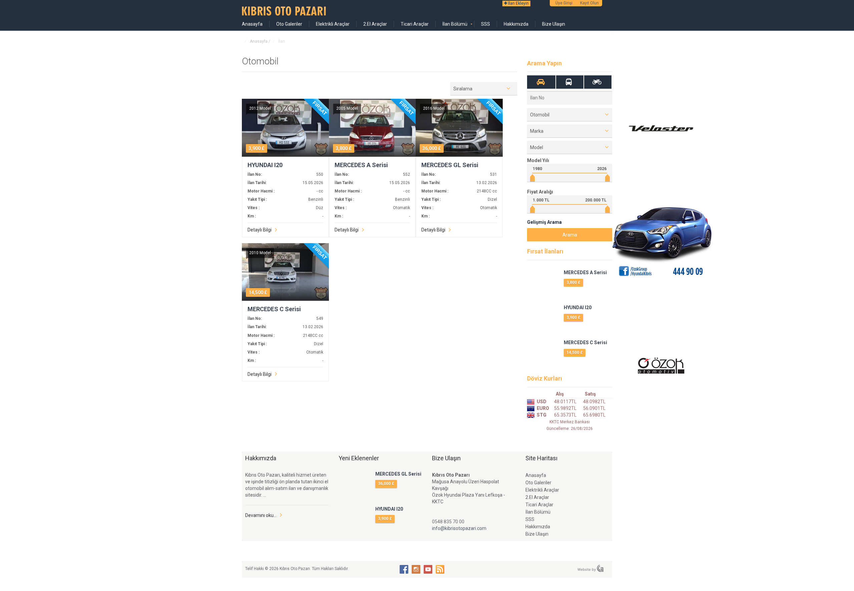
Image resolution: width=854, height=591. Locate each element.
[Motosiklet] (597, 82)
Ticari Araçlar (415, 24)
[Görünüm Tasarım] (590, 568)
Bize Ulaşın (553, 24)
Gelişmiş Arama (544, 222)
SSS (485, 24)
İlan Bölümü (454, 24)
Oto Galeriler (289, 24)
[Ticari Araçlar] (569, 82)
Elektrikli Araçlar (333, 24)
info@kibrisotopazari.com (459, 528)
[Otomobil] (541, 82)
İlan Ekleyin (518, 3)
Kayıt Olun (589, 3)
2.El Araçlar (375, 24)
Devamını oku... (261, 515)
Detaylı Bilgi (260, 229)
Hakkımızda (516, 24)
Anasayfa (252, 24)
